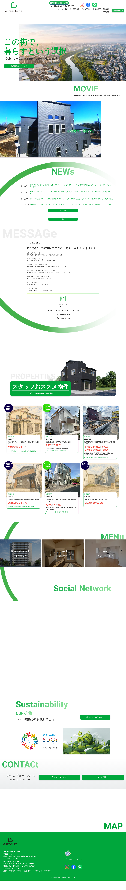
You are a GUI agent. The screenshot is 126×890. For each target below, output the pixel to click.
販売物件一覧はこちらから (103, 66)
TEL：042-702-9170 (11, 859)
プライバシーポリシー (73, 859)
